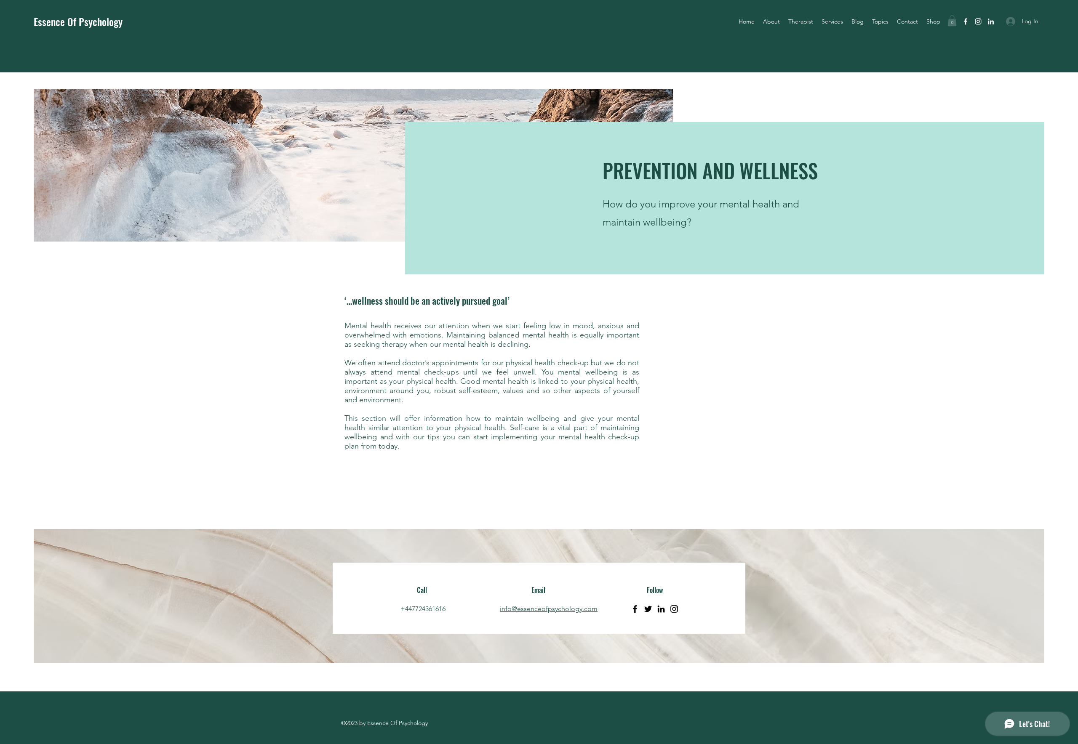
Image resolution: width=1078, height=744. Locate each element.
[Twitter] (648, 609)
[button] (880, 21)
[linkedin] (991, 21)
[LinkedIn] (661, 609)
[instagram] (978, 21)
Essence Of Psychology (78, 21)
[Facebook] (635, 609)
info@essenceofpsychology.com (549, 609)
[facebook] (965, 21)
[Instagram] (674, 609)
